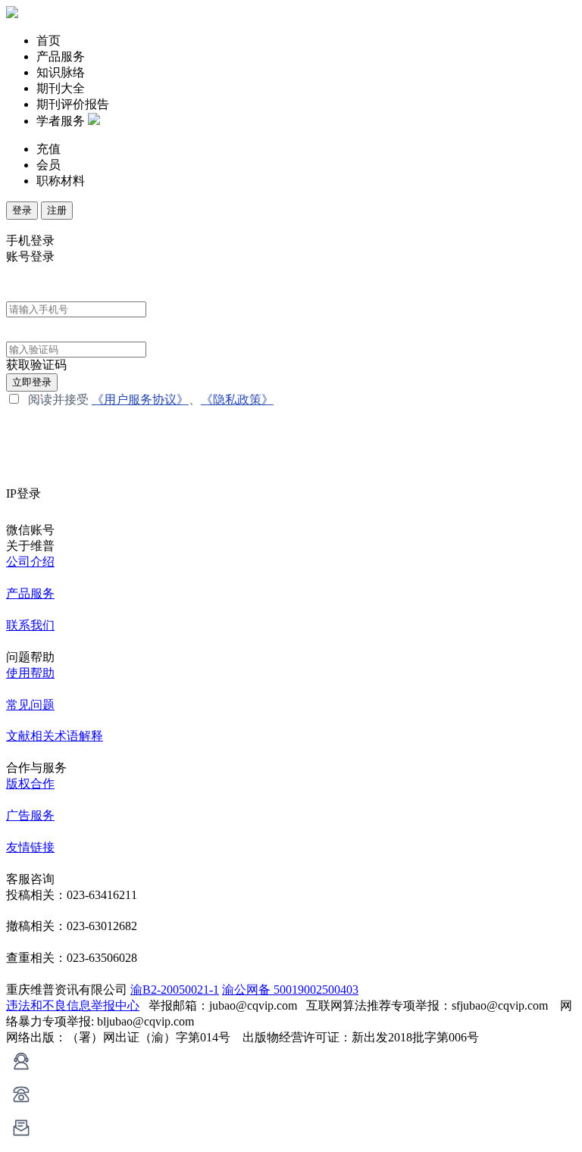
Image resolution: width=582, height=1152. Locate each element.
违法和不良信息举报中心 (72, 1005)
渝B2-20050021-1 (174, 989)
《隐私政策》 (237, 399)
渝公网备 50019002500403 (290, 989)
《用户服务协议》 (140, 399)
